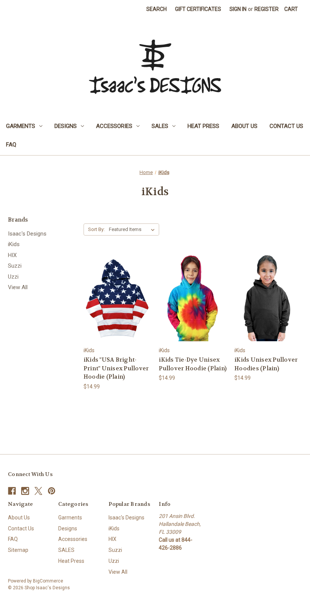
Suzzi (15, 265)
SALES (160, 126)
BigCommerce (48, 581)
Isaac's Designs (27, 233)
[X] (38, 491)
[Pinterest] (52, 491)
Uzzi (13, 276)
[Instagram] (25, 491)
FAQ (11, 144)
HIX (12, 255)
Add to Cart (192, 305)
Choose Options (117, 305)
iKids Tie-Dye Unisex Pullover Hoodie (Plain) (192, 364)
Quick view (111, 291)
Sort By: (96, 229)
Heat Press (203, 126)
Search (156, 9)
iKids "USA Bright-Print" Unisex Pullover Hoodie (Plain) (116, 368)
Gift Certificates (198, 9)
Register (266, 9)
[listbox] (133, 229)
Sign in (237, 9)
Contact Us (286, 126)
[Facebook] (12, 491)
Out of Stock (268, 305)
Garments (20, 126)
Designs (65, 126)
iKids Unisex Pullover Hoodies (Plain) (266, 364)
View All (18, 287)
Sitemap (18, 550)
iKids (14, 244)
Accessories (114, 126)
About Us (244, 126)
